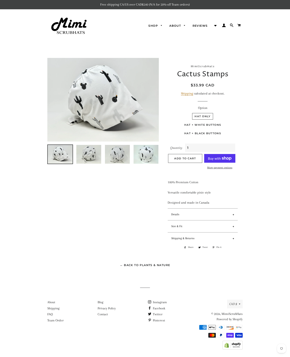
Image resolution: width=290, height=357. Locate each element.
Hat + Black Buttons (202, 133)
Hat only (202, 116)
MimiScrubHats (232, 314)
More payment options (219, 167)
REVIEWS (200, 25)
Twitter (157, 314)
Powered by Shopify (230, 319)
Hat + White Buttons (202, 124)
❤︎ (215, 25)
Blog (100, 302)
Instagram (159, 302)
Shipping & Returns (183, 238)
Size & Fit (176, 226)
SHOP (153, 25)
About (51, 302)
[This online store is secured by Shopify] (233, 348)
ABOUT (175, 25)
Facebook (158, 308)
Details (175, 214)
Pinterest (158, 320)
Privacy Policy (107, 308)
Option (202, 108)
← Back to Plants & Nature (145, 265)
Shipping (187, 93)
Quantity (176, 148)
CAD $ (233, 304)
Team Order (55, 320)
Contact (103, 314)
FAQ (50, 314)
